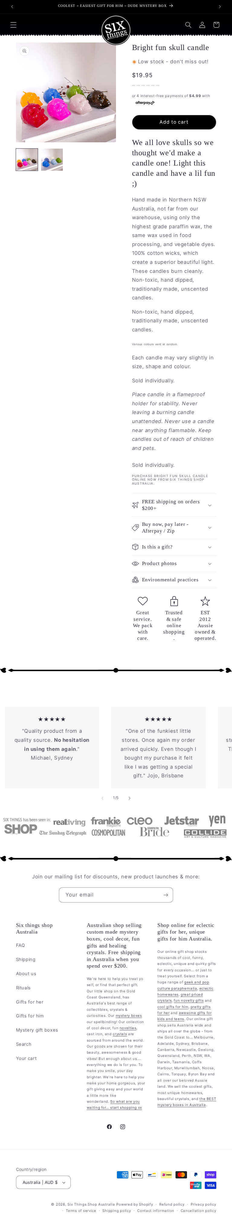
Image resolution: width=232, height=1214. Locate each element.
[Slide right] (129, 798)
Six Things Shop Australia (91, 1204)
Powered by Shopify (134, 1204)
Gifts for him (30, 1016)
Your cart (26, 1058)
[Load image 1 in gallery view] (27, 160)
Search (24, 1044)
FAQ (20, 945)
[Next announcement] (220, 6)
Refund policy (172, 1204)
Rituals (23, 988)
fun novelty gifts (189, 1000)
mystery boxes (129, 1015)
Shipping (26, 959)
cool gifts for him (172, 1007)
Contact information (155, 1211)
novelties (128, 1028)
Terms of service (81, 1211)
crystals (120, 1034)
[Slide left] (102, 798)
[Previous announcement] (12, 6)
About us (26, 973)
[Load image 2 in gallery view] (52, 160)
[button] (13, 25)
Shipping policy (116, 1211)
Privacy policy (203, 1204)
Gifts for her (30, 1002)
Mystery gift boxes (37, 1030)
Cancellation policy (198, 1211)
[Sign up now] (166, 894)
